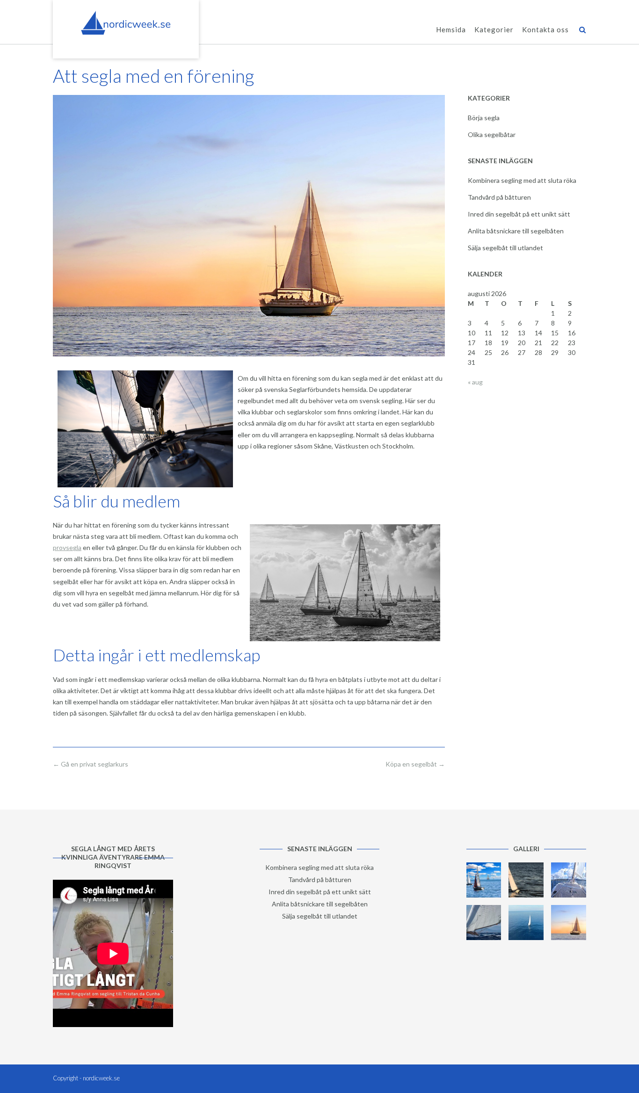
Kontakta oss (545, 29)
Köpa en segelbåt (415, 764)
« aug (475, 382)
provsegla (67, 547)
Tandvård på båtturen (499, 197)
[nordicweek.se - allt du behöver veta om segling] (126, 23)
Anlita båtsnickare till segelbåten (516, 231)
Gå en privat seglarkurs (90, 764)
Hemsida (451, 29)
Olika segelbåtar (492, 134)
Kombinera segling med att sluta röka (522, 180)
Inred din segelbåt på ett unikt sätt (519, 214)
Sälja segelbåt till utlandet (505, 248)
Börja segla (484, 118)
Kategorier (494, 29)
